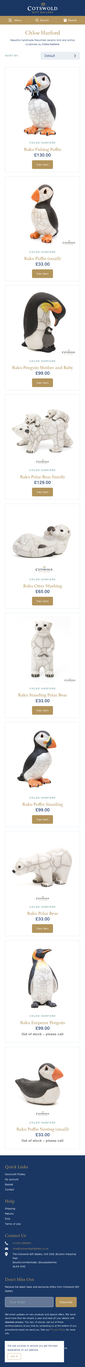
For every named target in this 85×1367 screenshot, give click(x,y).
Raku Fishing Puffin (42, 148)
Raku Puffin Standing (42, 803)
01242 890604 (22, 1243)
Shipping (10, 1208)
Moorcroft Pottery (15, 1174)
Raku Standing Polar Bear (42, 694)
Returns (9, 1213)
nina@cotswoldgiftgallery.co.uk (30, 1248)
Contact (9, 1189)
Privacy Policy (57, 1329)
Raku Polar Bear (42, 912)
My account (11, 1179)
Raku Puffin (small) (42, 257)
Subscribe (66, 1302)
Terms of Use (13, 1224)
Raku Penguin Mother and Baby (42, 367)
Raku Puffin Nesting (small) (42, 1128)
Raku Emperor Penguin (42, 1022)
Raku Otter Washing (42, 585)
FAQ (7, 1218)
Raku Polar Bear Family (42, 476)
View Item (42, 164)
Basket (9, 1184)
